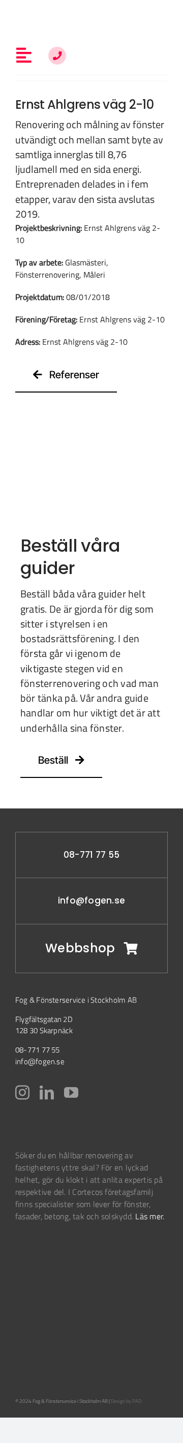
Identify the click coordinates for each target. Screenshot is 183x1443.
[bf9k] (40, 1254)
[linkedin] (47, 1093)
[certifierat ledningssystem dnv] (31, 1290)
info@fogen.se (91, 900)
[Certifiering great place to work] (28, 1343)
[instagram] (22, 1093)
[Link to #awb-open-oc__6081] (57, 56)
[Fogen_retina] (92, 14)
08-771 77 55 (91, 855)
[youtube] (71, 1093)
